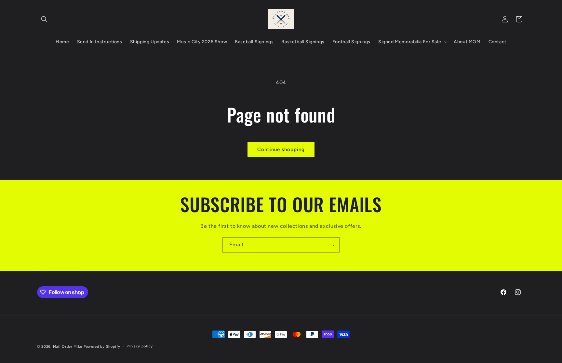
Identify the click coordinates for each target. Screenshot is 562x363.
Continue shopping (281, 149)
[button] (44, 19)
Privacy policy (140, 346)
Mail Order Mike (68, 346)
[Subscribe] (332, 245)
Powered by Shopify (102, 346)
